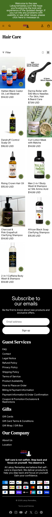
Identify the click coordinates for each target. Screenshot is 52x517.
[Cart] (48, 26)
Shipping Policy (10, 371)
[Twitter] (31, 512)
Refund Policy (9, 362)
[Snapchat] (36, 512)
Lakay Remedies (29, 500)
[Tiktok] (26, 512)
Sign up (26, 330)
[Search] (9, 26)
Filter (8, 52)
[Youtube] (21, 512)
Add (23, 176)
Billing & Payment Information (18, 389)
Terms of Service (11, 376)
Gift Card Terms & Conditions (18, 421)
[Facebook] (10, 512)
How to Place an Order (14, 385)
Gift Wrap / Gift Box (12, 425)
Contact (6, 353)
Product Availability (12, 380)
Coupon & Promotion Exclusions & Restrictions (20, 400)
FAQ (4, 349)
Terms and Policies (26, 506)
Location (7, 444)
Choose (23, 84)
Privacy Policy (10, 367)
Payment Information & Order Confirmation (25, 394)
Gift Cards (7, 416)
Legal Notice (9, 358)
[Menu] (3, 26)
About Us (7, 440)
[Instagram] (16, 512)
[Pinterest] (41, 512)
